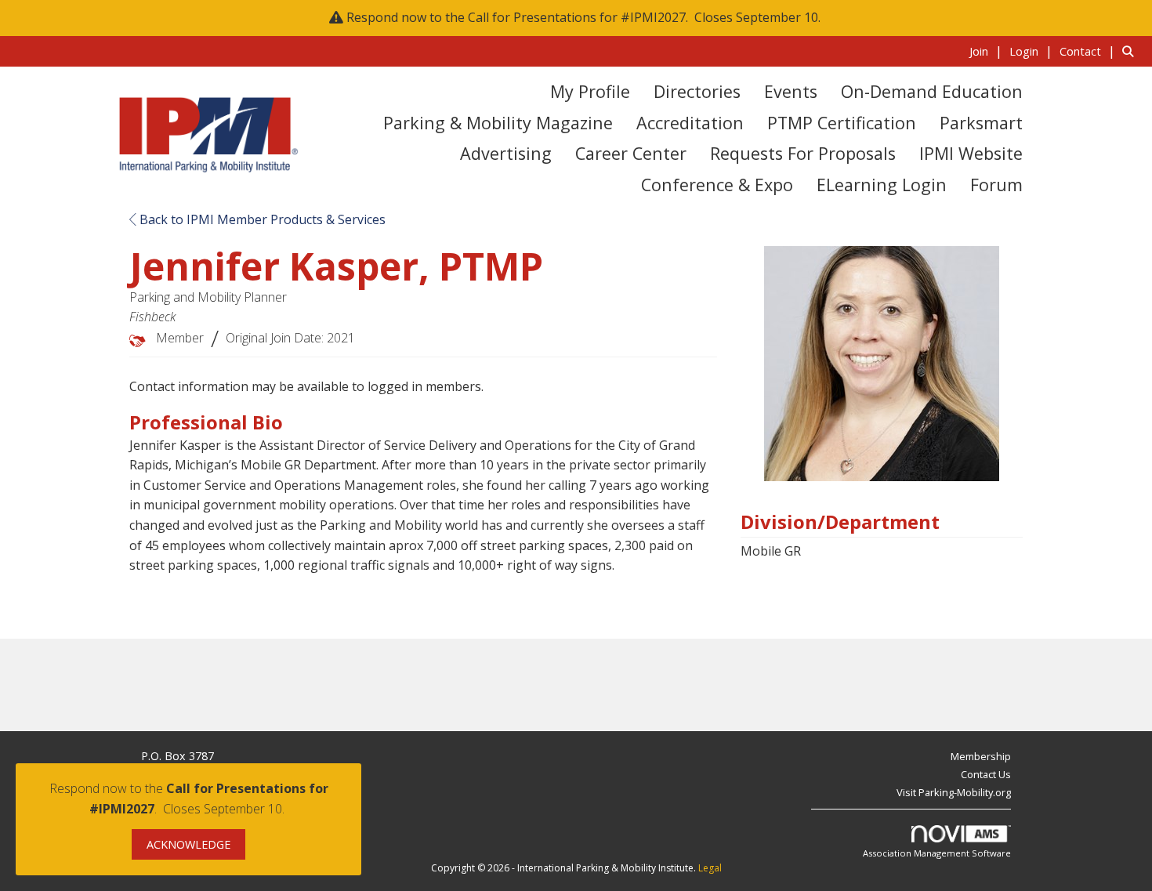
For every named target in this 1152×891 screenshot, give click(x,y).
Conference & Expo (717, 184)
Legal (710, 868)
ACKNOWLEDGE (188, 844)
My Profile (590, 91)
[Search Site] (1131, 51)
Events (790, 91)
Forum (996, 184)
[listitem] (987, 51)
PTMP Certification (841, 122)
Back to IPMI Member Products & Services (261, 219)
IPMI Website (971, 153)
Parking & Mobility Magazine (498, 122)
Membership (981, 756)
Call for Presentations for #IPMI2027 (577, 17)
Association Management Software (937, 853)
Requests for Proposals (803, 153)
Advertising (506, 153)
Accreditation (690, 122)
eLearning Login (882, 184)
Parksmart (981, 122)
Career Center (630, 153)
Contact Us (986, 774)
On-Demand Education (932, 91)
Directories (697, 91)
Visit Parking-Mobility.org (954, 792)
